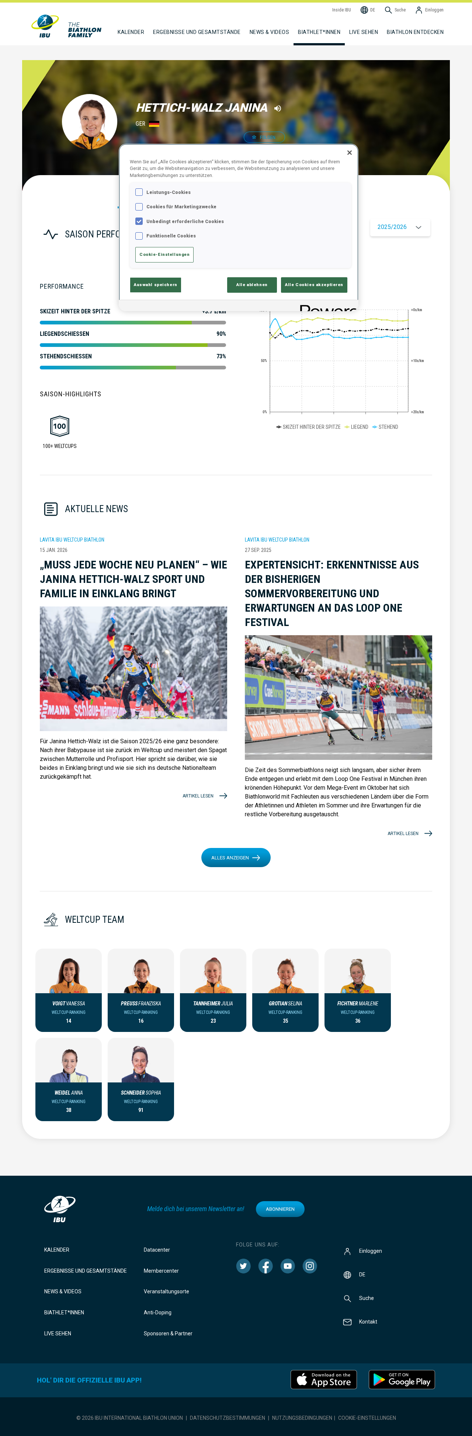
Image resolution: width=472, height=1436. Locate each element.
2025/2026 (392, 226)
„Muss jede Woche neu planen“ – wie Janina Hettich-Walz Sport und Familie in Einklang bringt (133, 579)
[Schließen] (349, 153)
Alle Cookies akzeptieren (314, 284)
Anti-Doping (157, 1312)
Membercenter (161, 1271)
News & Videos (62, 1291)
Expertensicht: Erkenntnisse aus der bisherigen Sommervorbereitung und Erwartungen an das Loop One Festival (332, 593)
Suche (366, 1298)
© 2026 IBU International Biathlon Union (129, 1418)
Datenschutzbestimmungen (227, 1418)
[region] (238, 227)
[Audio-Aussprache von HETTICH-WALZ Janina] (277, 108)
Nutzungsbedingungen (302, 1418)
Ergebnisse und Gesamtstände (85, 1271)
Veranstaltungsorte (166, 1291)
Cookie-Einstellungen (367, 1418)
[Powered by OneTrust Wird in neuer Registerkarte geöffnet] (327, 306)
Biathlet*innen (64, 1312)
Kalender (56, 1250)
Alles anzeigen (230, 857)
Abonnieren (280, 1209)
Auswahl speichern (155, 284)
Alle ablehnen (251, 284)
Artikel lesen (198, 796)
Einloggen (370, 1251)
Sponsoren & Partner (168, 1333)
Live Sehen (363, 32)
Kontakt (368, 1321)
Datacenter (157, 1250)
